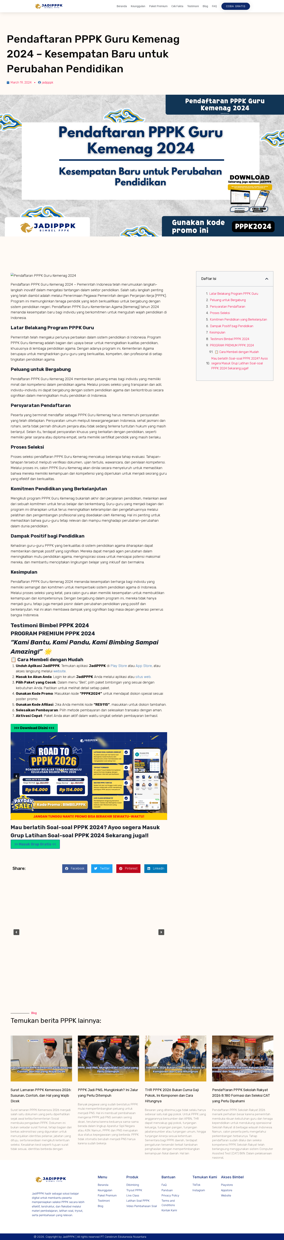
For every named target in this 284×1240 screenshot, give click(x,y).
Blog (205, 6)
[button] (16, 776)
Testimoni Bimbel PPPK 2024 (229, 339)
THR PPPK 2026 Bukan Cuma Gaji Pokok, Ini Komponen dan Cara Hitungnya (172, 1095)
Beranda (122, 6)
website (59, 671)
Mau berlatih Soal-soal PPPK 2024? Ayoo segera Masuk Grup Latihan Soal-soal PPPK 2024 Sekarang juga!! (239, 363)
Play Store (119, 666)
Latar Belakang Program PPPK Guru (233, 293)
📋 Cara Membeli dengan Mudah (237, 352)
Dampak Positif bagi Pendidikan (231, 326)
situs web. (143, 677)
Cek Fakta (177, 6)
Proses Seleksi (220, 313)
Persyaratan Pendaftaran (227, 306)
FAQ (214, 6)
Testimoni (193, 6)
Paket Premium (158, 6)
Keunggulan (138, 6)
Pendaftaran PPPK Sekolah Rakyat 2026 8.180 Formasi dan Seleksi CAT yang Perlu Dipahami (241, 1095)
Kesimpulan (217, 332)
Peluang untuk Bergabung (228, 300)
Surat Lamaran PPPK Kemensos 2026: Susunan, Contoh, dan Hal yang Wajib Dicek (41, 1095)
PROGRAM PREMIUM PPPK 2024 (232, 345)
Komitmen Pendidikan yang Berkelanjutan (238, 319)
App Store (144, 666)
